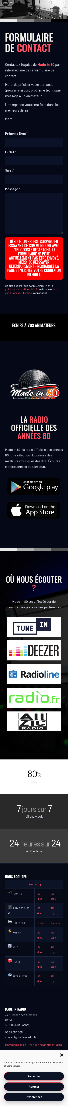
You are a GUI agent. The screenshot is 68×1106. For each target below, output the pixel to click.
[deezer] (34, 650)
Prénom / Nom (16, 133)
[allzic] (34, 721)
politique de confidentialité (21, 289)
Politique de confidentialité (45, 1044)
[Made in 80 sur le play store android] (34, 486)
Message (12, 189)
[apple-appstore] (34, 510)
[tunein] (34, 627)
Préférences (34, 1096)
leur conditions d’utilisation (31, 291)
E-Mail (10, 152)
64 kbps (41, 922)
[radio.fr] (34, 698)
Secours (55, 922)
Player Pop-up (34, 884)
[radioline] (34, 674)
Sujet (10, 170)
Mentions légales (15, 1044)
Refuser (34, 1086)
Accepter (34, 1076)
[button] (62, 1055)
